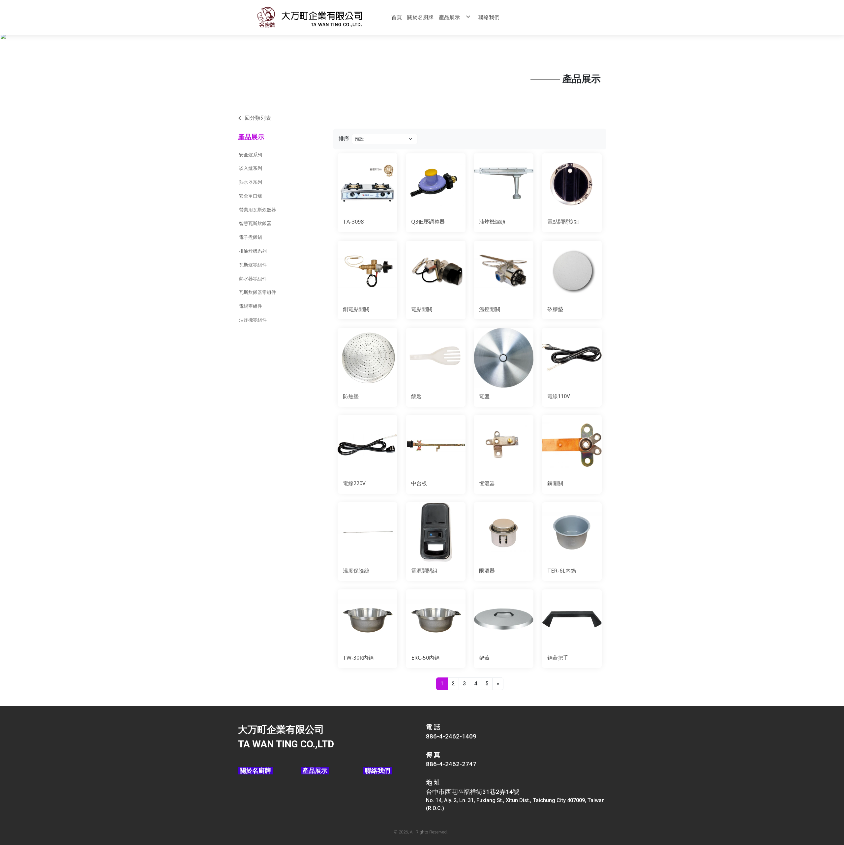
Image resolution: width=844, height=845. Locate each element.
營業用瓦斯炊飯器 (257, 209)
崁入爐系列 (250, 168)
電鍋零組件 (250, 306)
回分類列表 (258, 118)
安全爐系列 (250, 154)
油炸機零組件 (253, 320)
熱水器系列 (250, 182)
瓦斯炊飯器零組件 (257, 292)
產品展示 (251, 136)
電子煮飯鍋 (250, 237)
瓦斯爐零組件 (253, 264)
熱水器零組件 (253, 278)
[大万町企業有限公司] (310, 17)
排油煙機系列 (253, 251)
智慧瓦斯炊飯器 (255, 223)
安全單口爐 (250, 196)
